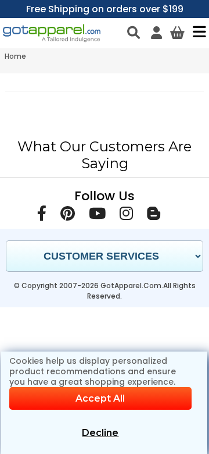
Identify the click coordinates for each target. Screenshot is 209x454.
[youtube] (97, 215)
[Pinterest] (67, 215)
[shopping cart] (177, 32)
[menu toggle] (196, 31)
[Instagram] (126, 215)
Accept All (100, 398)
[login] (156, 32)
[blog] (153, 215)
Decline (100, 432)
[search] (133, 32)
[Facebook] (41, 215)
